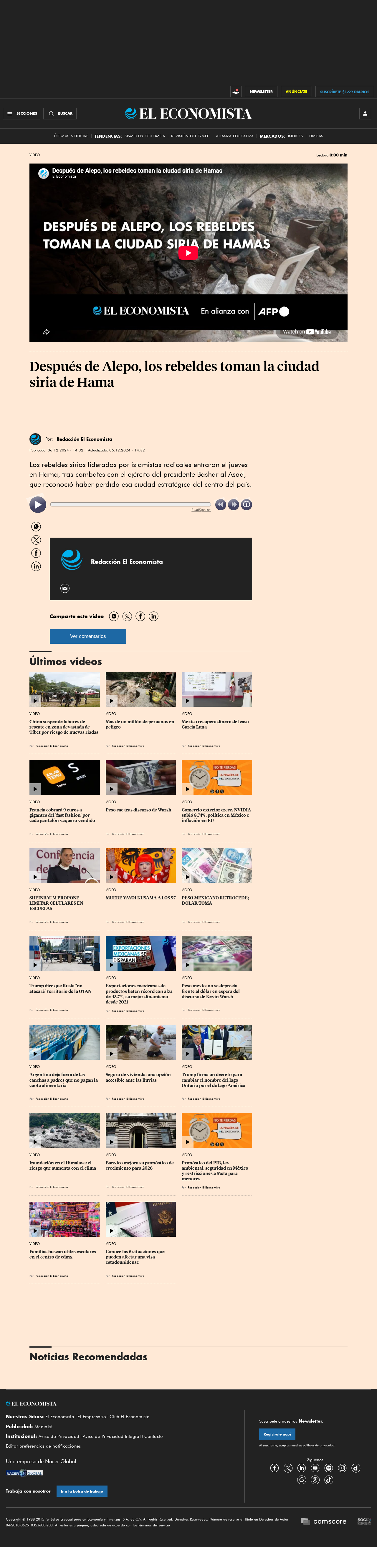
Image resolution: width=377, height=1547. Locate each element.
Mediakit (43, 1426)
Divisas (316, 136)
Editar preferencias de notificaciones (43, 1446)
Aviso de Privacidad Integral (112, 1436)
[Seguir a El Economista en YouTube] (315, 1468)
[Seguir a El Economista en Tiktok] (329, 1480)
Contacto (153, 1436)
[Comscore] (323, 1522)
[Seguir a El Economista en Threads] (315, 1480)
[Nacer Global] (24, 1473)
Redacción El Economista (84, 439)
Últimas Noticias (71, 136)
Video (34, 155)
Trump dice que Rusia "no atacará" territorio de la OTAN (60, 988)
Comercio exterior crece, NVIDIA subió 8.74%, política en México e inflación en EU (217, 815)
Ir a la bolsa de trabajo (82, 1491)
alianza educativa (235, 136)
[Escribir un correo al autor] (65, 588)
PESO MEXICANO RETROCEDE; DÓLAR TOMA (216, 900)
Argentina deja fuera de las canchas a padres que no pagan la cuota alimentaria (64, 1080)
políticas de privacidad (318, 1445)
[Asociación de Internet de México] (364, 1522)
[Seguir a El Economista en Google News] (301, 1480)
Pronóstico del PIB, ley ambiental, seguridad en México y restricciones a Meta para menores (215, 1170)
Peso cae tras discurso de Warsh (138, 810)
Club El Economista (130, 1416)
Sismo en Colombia (145, 136)
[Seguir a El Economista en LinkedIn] (301, 1468)
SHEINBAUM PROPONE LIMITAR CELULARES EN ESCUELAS (56, 903)
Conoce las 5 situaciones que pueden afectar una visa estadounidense (136, 1257)
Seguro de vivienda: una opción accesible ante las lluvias (139, 1077)
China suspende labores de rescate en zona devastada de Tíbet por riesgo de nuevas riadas (63, 727)
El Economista (59, 1416)
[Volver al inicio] (118, 1403)
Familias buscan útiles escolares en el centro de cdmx (63, 1254)
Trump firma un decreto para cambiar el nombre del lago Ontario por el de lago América (213, 1080)
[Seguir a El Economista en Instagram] (342, 1468)
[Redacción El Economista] (35, 439)
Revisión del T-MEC (190, 136)
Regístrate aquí (277, 1434)
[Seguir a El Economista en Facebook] (274, 1468)
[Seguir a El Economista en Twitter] (288, 1468)
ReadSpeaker (201, 509)
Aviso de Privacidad (59, 1436)
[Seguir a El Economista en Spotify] (329, 1468)
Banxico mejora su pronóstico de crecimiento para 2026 (140, 1165)
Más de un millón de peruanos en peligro (140, 724)
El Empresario (91, 1416)
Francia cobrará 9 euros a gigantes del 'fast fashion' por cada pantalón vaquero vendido (62, 815)
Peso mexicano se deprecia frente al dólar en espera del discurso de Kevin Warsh (211, 991)
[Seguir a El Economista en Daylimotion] (356, 1468)
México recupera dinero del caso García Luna (216, 724)
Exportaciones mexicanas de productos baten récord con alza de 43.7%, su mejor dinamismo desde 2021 (139, 993)
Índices (295, 136)
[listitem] (37, 504)
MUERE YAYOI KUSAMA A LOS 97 (141, 898)
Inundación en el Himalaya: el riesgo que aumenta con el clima (62, 1165)
